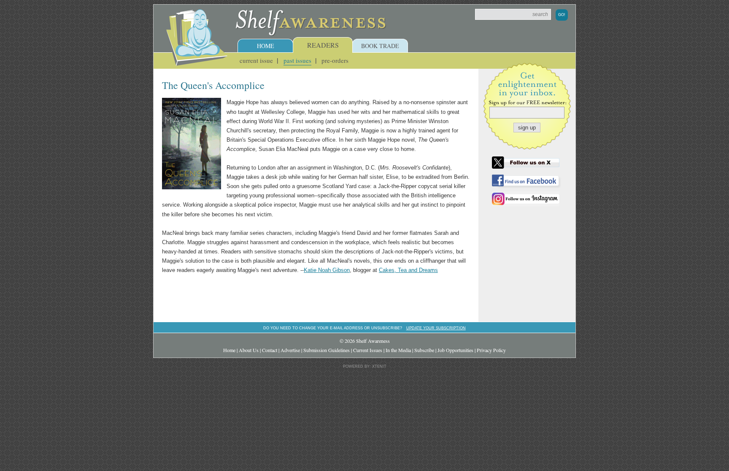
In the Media (398, 350)
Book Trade (380, 46)
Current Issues (367, 350)
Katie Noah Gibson (327, 270)
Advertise (290, 350)
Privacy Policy (491, 350)
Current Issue (256, 60)
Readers (323, 44)
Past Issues (297, 60)
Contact (269, 350)
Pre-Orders (334, 60)
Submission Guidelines (326, 350)
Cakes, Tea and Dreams (408, 270)
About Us (249, 350)
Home (265, 46)
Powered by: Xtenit (364, 366)
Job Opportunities (455, 350)
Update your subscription (436, 328)
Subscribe (424, 350)
